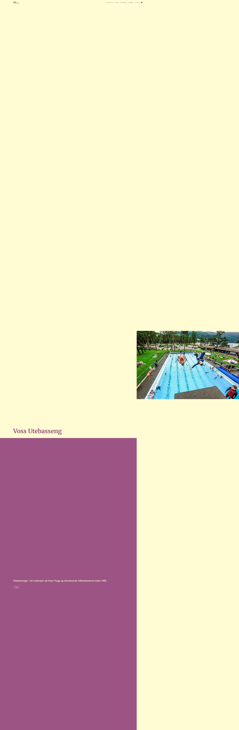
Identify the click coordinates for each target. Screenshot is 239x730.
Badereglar (124, 2)
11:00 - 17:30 (110, 2)
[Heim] (16, 2)
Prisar (117, 2)
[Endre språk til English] (141, 2)
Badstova (131, 2)
